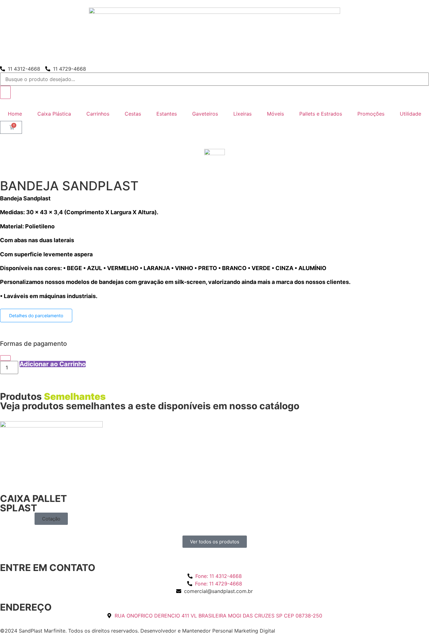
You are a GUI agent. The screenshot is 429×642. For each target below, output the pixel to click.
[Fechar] (5, 358)
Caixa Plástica (54, 114)
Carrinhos (97, 114)
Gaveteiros (205, 114)
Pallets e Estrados (320, 114)
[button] (51, 519)
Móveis (275, 114)
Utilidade (410, 114)
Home (15, 114)
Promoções (370, 114)
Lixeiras (242, 114)
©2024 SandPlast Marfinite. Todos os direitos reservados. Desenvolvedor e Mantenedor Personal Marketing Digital (137, 631)
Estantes (166, 114)
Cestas (133, 114)
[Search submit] (5, 92)
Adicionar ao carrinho (52, 364)
